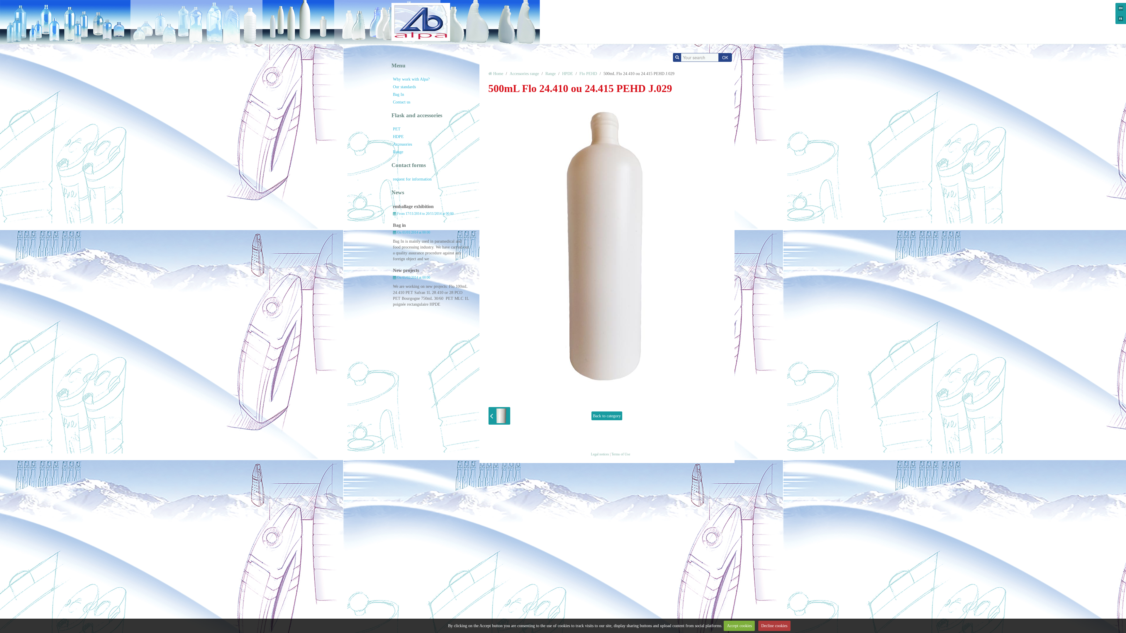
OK (725, 57)
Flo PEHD (588, 73)
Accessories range (524, 73)
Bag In (398, 94)
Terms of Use (620, 454)
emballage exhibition (413, 206)
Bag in (399, 225)
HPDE (567, 73)
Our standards (404, 86)
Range (398, 151)
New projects (406, 270)
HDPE (398, 136)
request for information (412, 179)
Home (498, 73)
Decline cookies (774, 625)
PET (397, 129)
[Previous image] (499, 416)
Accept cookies (739, 625)
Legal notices (600, 454)
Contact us (401, 102)
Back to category (607, 416)
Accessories (402, 144)
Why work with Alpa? (411, 79)
